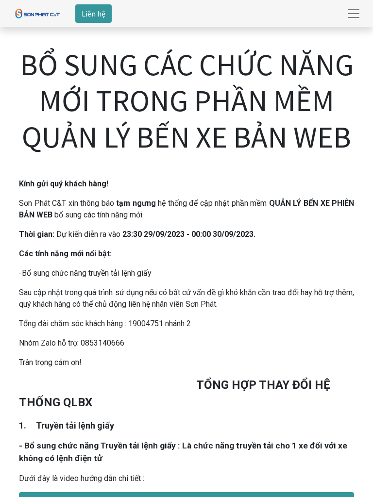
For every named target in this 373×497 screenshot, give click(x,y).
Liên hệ (93, 13)
